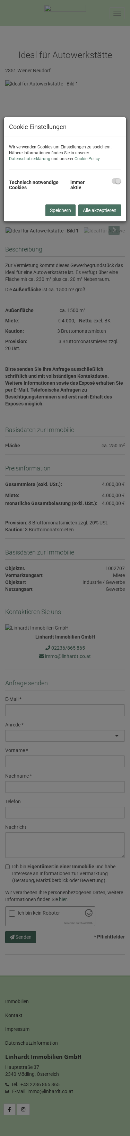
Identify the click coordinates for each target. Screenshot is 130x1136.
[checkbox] (116, 181)
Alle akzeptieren (99, 210)
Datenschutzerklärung (29, 158)
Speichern (60, 210)
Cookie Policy (87, 158)
